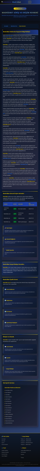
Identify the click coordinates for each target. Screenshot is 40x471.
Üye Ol (3, 442)
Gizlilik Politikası (5, 450)
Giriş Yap (3, 440)
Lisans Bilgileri (4, 456)
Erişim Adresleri (5, 444)
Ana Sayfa (4, 439)
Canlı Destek (23, 452)
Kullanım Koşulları (5, 452)
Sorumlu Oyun (4, 454)
